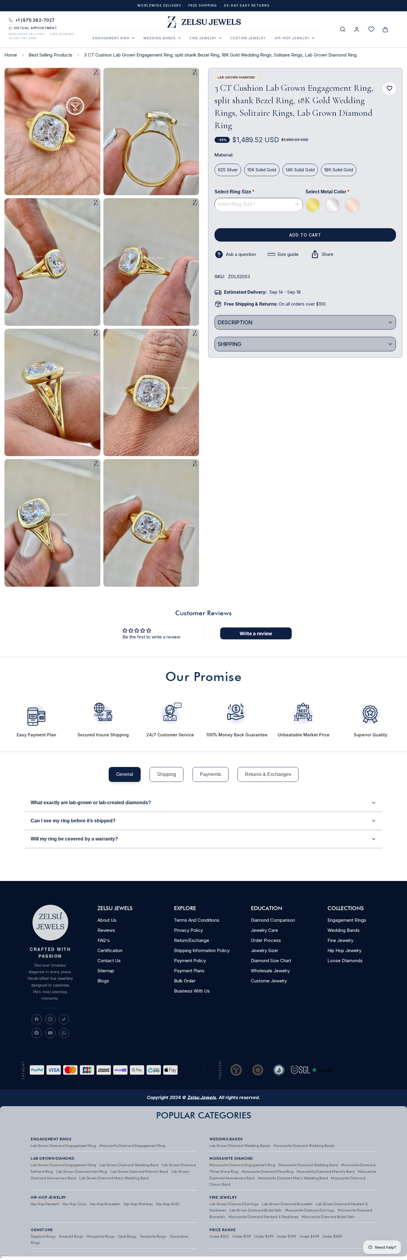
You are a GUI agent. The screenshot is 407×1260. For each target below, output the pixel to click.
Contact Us (109, 960)
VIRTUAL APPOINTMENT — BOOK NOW (203, 8)
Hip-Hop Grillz (167, 1204)
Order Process (266, 940)
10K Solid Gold (261, 170)
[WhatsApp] (64, 1033)
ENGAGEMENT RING (111, 38)
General (124, 774)
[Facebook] (37, 1019)
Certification (109, 950)
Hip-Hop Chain (75, 1204)
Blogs (103, 981)
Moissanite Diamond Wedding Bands (304, 1145)
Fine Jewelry (340, 940)
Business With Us (192, 991)
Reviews (106, 930)
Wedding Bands (343, 930)
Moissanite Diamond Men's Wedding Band (293, 1178)
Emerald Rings (71, 1236)
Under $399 (286, 1236)
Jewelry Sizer (264, 950)
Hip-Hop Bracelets (105, 1204)
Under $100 (219, 1236)
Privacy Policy (188, 930)
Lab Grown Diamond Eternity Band (139, 1171)
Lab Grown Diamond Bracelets (287, 1204)
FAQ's (103, 940)
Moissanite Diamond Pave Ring (267, 1171)
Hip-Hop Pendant (45, 1204)
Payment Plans (189, 970)
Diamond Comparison (273, 920)
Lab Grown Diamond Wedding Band (129, 1165)
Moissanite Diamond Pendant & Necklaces (264, 1216)
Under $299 (264, 1236)
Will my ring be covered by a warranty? (74, 838)
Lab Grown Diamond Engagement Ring (63, 1145)
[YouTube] (50, 1033)
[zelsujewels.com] (203, 22)
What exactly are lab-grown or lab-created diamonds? (91, 802)
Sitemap (105, 970)
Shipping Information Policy (201, 950)
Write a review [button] (256, 633)
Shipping (166, 774)
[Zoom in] (89, 80)
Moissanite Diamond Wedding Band (308, 1165)
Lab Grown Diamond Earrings (234, 1204)
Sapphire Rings (43, 1236)
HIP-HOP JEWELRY (292, 38)
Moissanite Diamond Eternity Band (326, 1171)
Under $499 (309, 1236)
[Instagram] (50, 1019)
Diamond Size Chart (271, 960)
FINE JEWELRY (203, 38)
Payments (210, 774)
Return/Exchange (191, 940)
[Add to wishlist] (389, 88)
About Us (106, 920)
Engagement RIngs (346, 920)
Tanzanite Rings (153, 1236)
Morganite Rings (101, 1236)
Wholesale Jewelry (270, 970)
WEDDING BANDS (159, 38)
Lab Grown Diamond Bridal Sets (255, 1210)
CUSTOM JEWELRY (248, 38)
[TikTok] (64, 1019)
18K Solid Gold (338, 170)
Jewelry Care (264, 930)
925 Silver (228, 170)
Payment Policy (190, 960)
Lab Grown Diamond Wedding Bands (239, 1145)
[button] (385, 29)
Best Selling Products (50, 55)
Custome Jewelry (269, 981)
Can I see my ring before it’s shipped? (73, 820)
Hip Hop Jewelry (344, 950)
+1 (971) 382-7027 (35, 20)
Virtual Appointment (35, 28)
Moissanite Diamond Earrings (310, 1210)
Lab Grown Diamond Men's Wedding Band (114, 1178)
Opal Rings (127, 1236)
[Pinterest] (37, 1033)
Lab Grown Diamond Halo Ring (81, 1171)
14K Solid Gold (300, 170)
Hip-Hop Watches (138, 1204)
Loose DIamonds (345, 960)
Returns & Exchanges (268, 774)
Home (10, 55)
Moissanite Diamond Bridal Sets (328, 1216)
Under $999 (332, 1236)
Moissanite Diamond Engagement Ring (132, 1145)
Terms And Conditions (196, 920)
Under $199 (241, 1236)
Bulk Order (184, 981)
